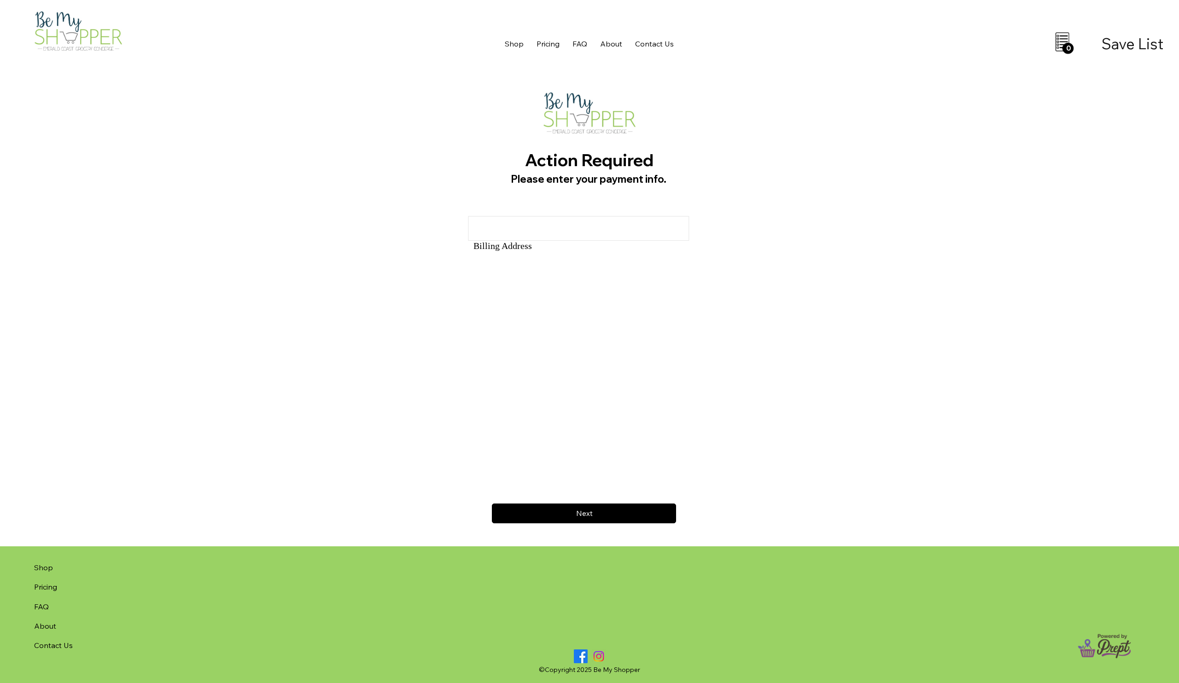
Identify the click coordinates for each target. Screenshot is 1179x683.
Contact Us (53, 645)
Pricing (45, 586)
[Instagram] (599, 656)
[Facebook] (581, 656)
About (45, 626)
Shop (43, 567)
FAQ (41, 606)
